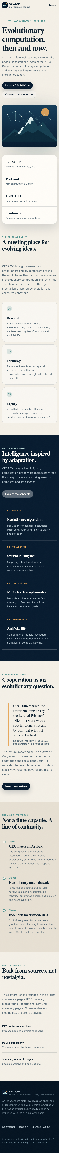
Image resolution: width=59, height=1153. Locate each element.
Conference (8, 1126)
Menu (52, 5)
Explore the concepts (17, 493)
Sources (36, 1126)
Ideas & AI (23, 1126)
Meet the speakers (16, 786)
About (46, 1126)
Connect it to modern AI (19, 94)
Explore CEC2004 (17, 85)
